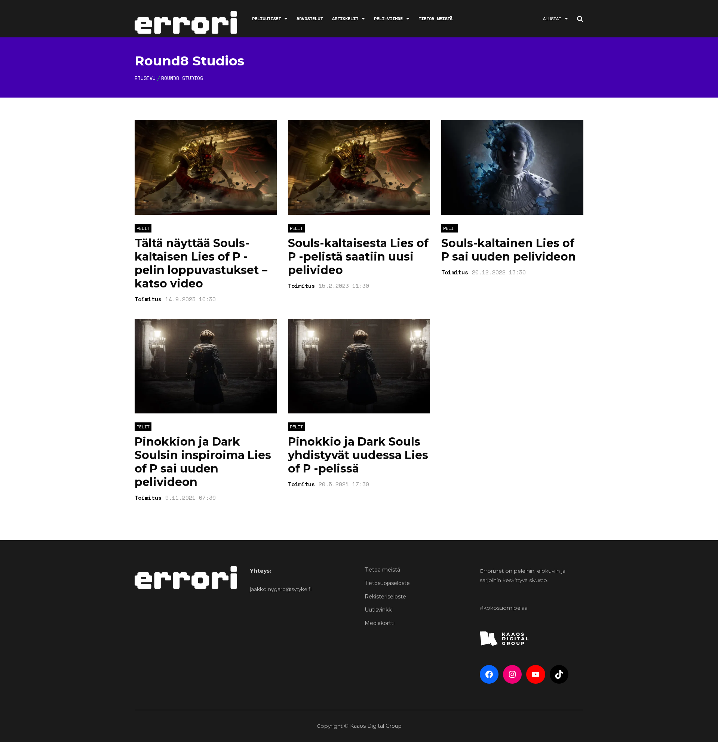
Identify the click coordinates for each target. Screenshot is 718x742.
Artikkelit (345, 18)
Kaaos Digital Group (376, 726)
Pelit (143, 228)
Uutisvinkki (379, 609)
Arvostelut (310, 18)
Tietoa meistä (435, 18)
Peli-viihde (388, 18)
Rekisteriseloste (385, 596)
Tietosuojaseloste (387, 583)
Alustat (552, 18)
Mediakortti (380, 623)
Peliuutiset (266, 18)
